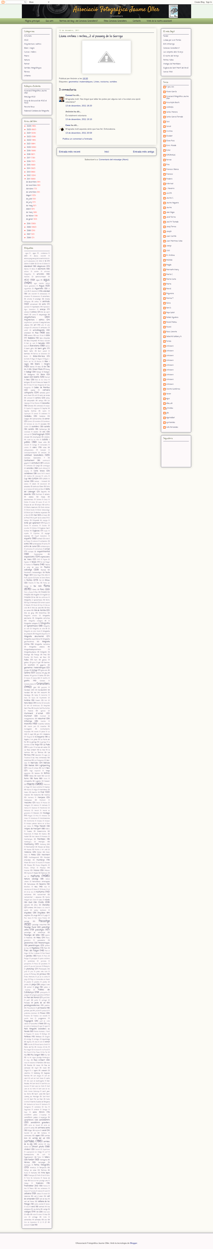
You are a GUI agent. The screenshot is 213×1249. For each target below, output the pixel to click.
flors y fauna (28, 592)
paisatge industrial (39, 925)
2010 (29, 223)
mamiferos (43, 790)
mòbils (47, 829)
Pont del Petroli (33, 997)
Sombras (44, 1133)
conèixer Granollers (33, 455)
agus (46, 280)
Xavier (168, 394)
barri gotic (42, 348)
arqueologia (43, 315)
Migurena (170, 294)
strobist (27, 1149)
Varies (48, 1204)
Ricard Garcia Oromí (41, 1045)
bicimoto (26, 359)
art (35, 325)
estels (26, 544)
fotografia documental (34, 636)
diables (31, 497)
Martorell (42, 800)
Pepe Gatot (170, 313)
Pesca (36, 964)
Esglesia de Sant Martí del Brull (175, 68)
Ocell (30, 902)
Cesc (67, 125)
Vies (45, 1214)
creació (47, 474)
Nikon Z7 (36, 889)
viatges (27, 1211)
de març (29, 212)
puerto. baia (28, 1018)
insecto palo (32, 726)
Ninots (44, 889)
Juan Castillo (171, 236)
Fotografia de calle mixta (32, 631)
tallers (47, 1157)
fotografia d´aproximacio (37, 625)
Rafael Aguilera (172, 317)
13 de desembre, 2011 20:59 (78, 133)
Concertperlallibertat (30, 453)
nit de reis (30, 892)
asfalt (26, 330)
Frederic (169, 179)
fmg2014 (36, 595)
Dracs (46, 500)
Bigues (40, 359)
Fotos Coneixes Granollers (115, 21)
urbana (27, 1193)
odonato (27, 905)
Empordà (36, 520)
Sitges (30, 1130)
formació (34, 602)
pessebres (44, 964)
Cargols (26, 419)
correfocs (30, 468)
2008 (29, 230)
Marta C (169, 274)
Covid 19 (40, 474)
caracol (36, 414)
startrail (40, 1144)
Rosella (29, 1065)
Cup (25, 478)
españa (26, 533)
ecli (46, 502)
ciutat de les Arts (33, 440)
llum (46, 776)
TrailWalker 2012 (31, 1186)
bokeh (26, 377)
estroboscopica (45, 546)
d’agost (29, 195)
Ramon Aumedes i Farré (42, 1032)
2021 (29, 144)
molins (44, 834)
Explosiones (38, 554)
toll (44, 1175)
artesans (44, 328)
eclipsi (39, 505)
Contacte (137, 21)
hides (25, 698)
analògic (38, 299)
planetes (36, 982)
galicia (44, 660)
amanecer (27, 296)
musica (26, 870)
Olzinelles (46, 905)
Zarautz (26, 1225)
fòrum (35, 605)
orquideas (28, 913)
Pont (48, 995)
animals (46, 301)
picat (25, 972)
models (29, 831)
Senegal (44, 1110)
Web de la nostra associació (159, 21)
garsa (34, 663)
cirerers (47, 437)
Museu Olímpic (29, 868)
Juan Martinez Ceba (174, 241)
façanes (26, 562)
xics (45, 1220)
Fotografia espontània (32, 639)
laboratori (38, 755)
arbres (34, 312)
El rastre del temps (171, 56)
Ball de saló (31, 343)
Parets (39, 956)
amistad (29, 299)
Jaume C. (170, 198)
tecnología (27, 1165)
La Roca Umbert (30, 750)
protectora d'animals (30, 1013)
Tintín (38, 1175)
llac (43, 768)
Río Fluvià (27, 1052)
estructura (29, 549)
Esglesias (36, 531)
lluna (36, 778)
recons (37, 1034)
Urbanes (27, 76)
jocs (38, 734)
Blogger (133, 1243)
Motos (33, 855)
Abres (33, 269)
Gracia (28, 678)
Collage (34, 445)
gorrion (34, 676)
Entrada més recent (69, 151)
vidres (40, 1215)
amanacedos (43, 294)
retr (41, 1042)
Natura (27, 60)
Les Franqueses (39, 760)
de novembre (31, 185)
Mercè (168, 289)
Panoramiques (44, 943)
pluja (37, 987)
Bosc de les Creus (41, 380)
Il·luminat (43, 716)
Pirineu (33, 974)
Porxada (27, 1003)
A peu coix (170, 87)
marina (47, 795)
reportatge (46, 1039)
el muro (44, 515)
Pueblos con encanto (40, 1016)
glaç (45, 673)
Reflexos (39, 1037)
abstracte (41, 269)
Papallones (36, 948)
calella (33, 390)
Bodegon (47, 372)
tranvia (45, 1186)
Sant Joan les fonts (38, 1086)
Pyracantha (34, 1024)
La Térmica (39, 752)
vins (25, 1217)
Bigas (33, 359)
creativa (29, 476)
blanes (32, 367)
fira (38, 583)
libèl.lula (46, 763)
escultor (26, 528)
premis (47, 1005)
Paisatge (44, 921)
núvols (47, 900)
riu (25, 1055)
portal (36, 1000)
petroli (26, 966)
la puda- (30, 747)
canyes (47, 406)
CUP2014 (35, 478)
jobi (167, 413)
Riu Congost (35, 1055)
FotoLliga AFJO (29, 97)
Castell (26, 427)
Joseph (169, 231)
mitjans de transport (32, 829)
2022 (29, 140)
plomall (29, 987)
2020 (29, 147)
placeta (29, 982)
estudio (30, 552)
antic (44, 304)
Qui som (49, 21)
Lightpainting (44, 765)
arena (34, 315)
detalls (47, 494)
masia (38, 803)
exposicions (29, 556)
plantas (45, 982)
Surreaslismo (29, 1155)
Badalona (31, 338)
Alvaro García (171, 92)
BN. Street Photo (35, 369)
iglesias (43, 711)
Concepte (43, 450)
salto (48, 1078)
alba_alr (169, 403)
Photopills (47, 966)
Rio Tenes (36, 1052)
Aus (37, 332)
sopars (37, 1135)
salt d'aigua (37, 1076)
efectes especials (41, 512)
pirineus (43, 974)
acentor (36, 272)
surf (46, 1152)
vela (27, 1207)
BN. (25, 369)
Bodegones (31, 374)
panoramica (28, 943)
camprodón (31, 401)
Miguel (30, 816)
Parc (45, 948)
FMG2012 (44, 592)
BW (25, 385)
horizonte (47, 703)
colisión (26, 445)
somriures (28, 1136)
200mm (26, 264)
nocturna (104, 81)
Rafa (41, 1023)
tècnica (27, 1162)
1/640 (40, 261)
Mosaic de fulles (44, 847)
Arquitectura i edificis (32, 44)
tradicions (39, 1183)
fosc (41, 605)
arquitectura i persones (31, 323)
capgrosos (36, 408)
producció (45, 1011)
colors (34, 447)
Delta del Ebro (39, 489)
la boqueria (39, 737)
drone (33, 502)
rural (45, 1068)
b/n (43, 336)
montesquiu (27, 842)
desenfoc (27, 494)
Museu (29, 865)
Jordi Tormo (171, 217)
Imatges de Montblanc (172, 64)
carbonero (44, 414)
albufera (34, 291)
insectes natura (44, 724)
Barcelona (34, 345)
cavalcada (27, 432)
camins (38, 398)
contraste (47, 463)
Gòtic (48, 676)
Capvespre (27, 414)
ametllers (46, 296)
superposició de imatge (34, 1152)
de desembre (31, 182)
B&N (48, 335)
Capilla (44, 408)
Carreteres (46, 421)
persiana (43, 961)
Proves (42, 1013)
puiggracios (42, 1018)
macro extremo (37, 787)
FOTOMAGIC (171, 155)
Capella (28, 408)
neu (35, 887)
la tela (42, 750)
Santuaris (45, 1104)
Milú (37, 816)
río (46, 1047)
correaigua (46, 466)
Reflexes (27, 1036)
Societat (26, 1133)
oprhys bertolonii (40, 910)
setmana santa (44, 1128)
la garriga (33, 742)
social (44, 1130)
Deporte (44, 492)
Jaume (169, 208)
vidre (34, 1215)
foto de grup (29, 613)
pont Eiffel (46, 998)
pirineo (26, 974)
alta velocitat (32, 294)
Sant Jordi (38, 1094)
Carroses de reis (32, 424)
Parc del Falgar (31, 950)
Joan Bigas (170, 212)
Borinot (47, 377)
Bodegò (39, 372)
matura (26, 808)
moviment (46, 855)
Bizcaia (39, 362)
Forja (28, 603)
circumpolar (37, 437)
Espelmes (37, 533)
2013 (29, 172)
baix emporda (45, 338)
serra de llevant (34, 1125)
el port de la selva (39, 518)
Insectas (43, 721)
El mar (34, 515)
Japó (31, 734)
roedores (32, 1063)
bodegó (28, 372)
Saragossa (27, 1107)
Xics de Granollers (30, 1222)
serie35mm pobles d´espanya (35, 1115)
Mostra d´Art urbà (41, 850)
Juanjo (168, 246)
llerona (37, 773)
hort (28, 706)
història (27, 700)
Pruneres (27, 1016)
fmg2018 (45, 595)
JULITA (169, 193)
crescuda (38, 476)
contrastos (29, 466)
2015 (29, 165)
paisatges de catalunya (34, 932)
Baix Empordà (32, 341)
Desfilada (39, 494)
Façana (45, 560)
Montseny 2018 (45, 844)
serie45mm (28, 1120)
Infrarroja (28, 721)
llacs (48, 768)
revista (30, 1045)
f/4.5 (38, 560)
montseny (29, 844)
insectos (43, 726)
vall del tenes (29, 1201)
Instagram (28, 729)
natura (35, 876)
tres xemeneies (43, 1189)
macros (47, 787)
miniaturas (34, 818)
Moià (36, 834)
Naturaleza (31, 884)
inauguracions (29, 719)
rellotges (36, 1039)
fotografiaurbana (30, 652)
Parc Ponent (46, 953)
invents (36, 732)
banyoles (41, 343)
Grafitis (45, 678)
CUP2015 (45, 479)
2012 (29, 175)
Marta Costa (171, 279)
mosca (29, 849)
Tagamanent (28, 1157)
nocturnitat (41, 894)
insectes (28, 723)
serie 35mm (38, 1112)
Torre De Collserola (33, 1178)
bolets (36, 377)
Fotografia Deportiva (41, 634)
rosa (48, 1063)
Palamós (29, 938)
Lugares (38, 781)
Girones (38, 673)
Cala (30, 385)
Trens (32, 1188)
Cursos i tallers (30, 52)
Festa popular (28, 578)
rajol (40, 1026)
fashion (28, 565)
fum (35, 660)
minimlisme (30, 821)
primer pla (28, 1011)
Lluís (168, 251)
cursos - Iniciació (40, 481)
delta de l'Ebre (38, 486)
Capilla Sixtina (30, 411)
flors (42, 589)
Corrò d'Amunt (43, 468)
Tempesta (43, 1168)
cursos (26, 481)
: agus (33, 253)
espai (46, 531)
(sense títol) (168, 72)
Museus (43, 868)
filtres (47, 580)
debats (34, 484)
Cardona (42, 416)
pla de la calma (42, 977)
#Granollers (32, 261)
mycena (29, 873)
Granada (42, 681)
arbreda (26, 312)
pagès (46, 915)
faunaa (43, 570)
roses (38, 1065)
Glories (26, 675)
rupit (36, 1068)
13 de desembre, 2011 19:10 (78, 119)
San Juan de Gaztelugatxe (35, 1081)
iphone (43, 732)
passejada (34, 959)
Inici (106, 151)
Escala (26, 526)
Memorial (27, 811)
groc (34, 687)
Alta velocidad (44, 291)
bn (45, 366)
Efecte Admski (45, 507)
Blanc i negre (29, 48)
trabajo (26, 1183)
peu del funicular (36, 966)
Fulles (26, 660)
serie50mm (44, 1120)
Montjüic (42, 842)
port (28, 1000)
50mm (46, 264)
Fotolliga (27, 655)
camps (41, 401)
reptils (29, 1042)
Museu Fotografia (41, 865)
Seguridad (27, 1110)
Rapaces (29, 1034)
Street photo (38, 1146)
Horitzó (39, 703)
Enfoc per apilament (32, 523)
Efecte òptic (29, 513)
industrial (41, 718)
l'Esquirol (29, 737)
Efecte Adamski (32, 507)
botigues (27, 382)
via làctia (36, 1209)
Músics (47, 870)
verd (33, 1206)
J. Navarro (170, 189)
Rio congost (27, 1050)
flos (36, 592)
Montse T (169, 298)
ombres (30, 908)
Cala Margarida (39, 385)
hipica (33, 698)
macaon (47, 781)
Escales (44, 526)
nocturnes (27, 894)
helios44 (44, 692)
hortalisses (36, 706)
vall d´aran (38, 1196)
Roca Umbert (39, 1060)
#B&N (25, 256)
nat (25, 876)
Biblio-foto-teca (39, 356)
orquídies (27, 915)
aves (48, 333)
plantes (26, 985)
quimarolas (170, 422)
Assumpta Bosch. (173, 103)
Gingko (26, 670)
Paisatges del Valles (32, 935)
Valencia (27, 1196)
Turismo (33, 1191)
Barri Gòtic (28, 351)
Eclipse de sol (29, 505)
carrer (47, 419)
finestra (31, 583)
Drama (26, 502)
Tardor (165, 36)
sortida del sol (38, 1138)
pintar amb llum (41, 972)
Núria (168, 303)
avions (30, 335)
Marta (168, 284)
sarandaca (37, 1107)
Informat (169, 184)
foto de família (40, 610)
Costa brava (39, 471)
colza (44, 447)
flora (47, 586)
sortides (113, 81)
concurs (44, 453)
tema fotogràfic (42, 1165)
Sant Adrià (35, 1084)
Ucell (46, 1191)
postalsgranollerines (32, 1005)
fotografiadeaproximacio (32, 649)
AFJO (26, 40)
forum (28, 605)
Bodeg (48, 369)
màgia (35, 790)
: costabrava (44, 253)
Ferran (169, 160)
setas (33, 1128)
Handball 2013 (29, 690)
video (28, 1214)
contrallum (35, 463)
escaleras (35, 526)
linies (30, 768)
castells (31, 429)
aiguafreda (27, 289)
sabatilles (27, 1073)
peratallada (31, 961)
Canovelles (46, 403)
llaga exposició (35, 771)
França (36, 655)
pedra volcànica (45, 959)
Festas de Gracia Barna (42, 578)
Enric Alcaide (171, 146)
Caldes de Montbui (42, 387)
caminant (29, 398)
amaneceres (36, 296)
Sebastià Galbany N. (174, 337)
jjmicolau (169, 408)
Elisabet (169, 136)
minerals (44, 816)
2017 (29, 158)
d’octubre (30, 189)
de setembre (31, 192)
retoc (36, 1042)
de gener (30, 219)
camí (35, 395)
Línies (96, 81)
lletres (47, 773)
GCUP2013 (31, 665)
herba (36, 695)
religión (47, 1037)
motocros (27, 852)
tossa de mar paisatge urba (39, 1181)
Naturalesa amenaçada (41, 881)
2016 (29, 161)
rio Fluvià (45, 1050)
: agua (26, 253)
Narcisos (44, 873)
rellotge (28, 1039)
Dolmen (39, 500)
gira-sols (44, 670)
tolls (48, 1175)
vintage (34, 1217)
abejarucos (41, 266)
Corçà (38, 466)
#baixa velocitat (40, 256)
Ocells (41, 902)
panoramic (41, 940)
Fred (44, 655)
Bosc (28, 380)
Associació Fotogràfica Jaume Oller (35, 92)
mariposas (28, 800)
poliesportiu (44, 992)
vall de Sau (43, 1199)
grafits (27, 680)
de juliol (29, 199)
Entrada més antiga (143, 151)
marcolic (27, 795)
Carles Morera (172, 112)
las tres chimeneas (39, 758)
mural (33, 863)
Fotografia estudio (30, 616)
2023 (29, 136)
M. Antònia (170, 255)
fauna (36, 564)
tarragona (43, 1160)
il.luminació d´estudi (33, 713)
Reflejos (44, 1034)
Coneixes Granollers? (171, 48)
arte (42, 325)
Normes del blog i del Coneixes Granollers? (79, 21)
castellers (35, 426)
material (36, 805)
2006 (29, 237)
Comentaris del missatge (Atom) (113, 159)
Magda (168, 265)
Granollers (43, 684)
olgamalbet (170, 418)
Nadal (36, 873)
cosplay (26, 471)
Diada (43, 497)
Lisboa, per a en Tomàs (172, 40)
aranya (42, 309)
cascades (44, 424)
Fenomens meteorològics (33, 572)
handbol (27, 692)
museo (47, 863)
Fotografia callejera (31, 623)
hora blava (28, 703)
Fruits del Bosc (40, 657)
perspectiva (27, 964)
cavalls (35, 432)
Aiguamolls (39, 288)
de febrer (30, 216)
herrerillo (44, 695)
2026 (29, 126)
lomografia (28, 781)
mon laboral (35, 837)
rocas (26, 1063)
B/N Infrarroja (168, 44)
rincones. (39, 1047)
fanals (34, 562)
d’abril (28, 209)
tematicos (33, 1168)
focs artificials (43, 597)
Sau (46, 1107)
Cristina (169, 131)
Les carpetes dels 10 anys (173, 52)
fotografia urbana (37, 647)
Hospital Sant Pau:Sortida (42, 708)
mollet (26, 836)
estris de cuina (30, 546)
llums (26, 778)
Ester (168, 150)
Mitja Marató (39, 826)
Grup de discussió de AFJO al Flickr (35, 102)
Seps (25, 1112)
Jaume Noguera (172, 203)
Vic (37, 1212)
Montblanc (41, 839)
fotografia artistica (42, 618)
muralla (40, 863)
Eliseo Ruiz (170, 141)
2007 (29, 234)
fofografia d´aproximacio (33, 600)
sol (35, 1133)
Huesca (30, 711)
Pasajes (26, 959)
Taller (39, 1157)
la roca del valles (41, 747)
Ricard (168, 327)
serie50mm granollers (40, 1122)
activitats (40, 274)
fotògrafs (43, 652)
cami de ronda (45, 395)
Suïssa (37, 1149)
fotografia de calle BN (40, 629)
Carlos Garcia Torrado (174, 117)
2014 (29, 168)
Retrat (26, 64)
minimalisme (45, 818)
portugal (44, 1000)
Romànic (40, 1063)
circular (26, 437)
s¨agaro (35, 1070)
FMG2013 (27, 595)
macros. (29, 790)
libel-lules (34, 763)
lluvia (45, 779)
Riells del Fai (29, 1047)
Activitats (28, 36)
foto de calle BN (38, 608)
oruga (35, 915)
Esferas (34, 528)
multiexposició (34, 857)
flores (34, 589)
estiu (46, 544)
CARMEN (169, 107)
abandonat (28, 266)
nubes (40, 900)
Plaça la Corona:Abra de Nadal (40, 979)
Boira (43, 374)
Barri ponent (42, 351)
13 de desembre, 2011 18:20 (78, 105)
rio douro (37, 1050)
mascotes (28, 802)
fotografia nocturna (42, 644)
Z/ (41, 1222)
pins (31, 972)
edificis (47, 505)
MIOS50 (169, 260)
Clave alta (42, 442)
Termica (44, 1170)
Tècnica (27, 72)
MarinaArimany (172, 270)
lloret (39, 776)
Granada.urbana (29, 684)
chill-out (26, 435)
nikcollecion (27, 889)
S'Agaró (26, 1071)
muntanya (40, 860)
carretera (38, 421)
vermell (41, 1207)
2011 (29, 179)
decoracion (43, 484)
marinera (31, 798)
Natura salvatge (31, 879)
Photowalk (43, 969)
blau (39, 367)
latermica (27, 760)
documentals (28, 499)
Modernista (27, 834)
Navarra (42, 884)
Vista (45, 1217)
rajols (46, 1026)
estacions (43, 541)
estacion (35, 541)
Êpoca (46, 523)
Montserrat (30, 847)
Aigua (41, 286)
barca (26, 346)
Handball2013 (42, 690)
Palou (39, 937)
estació (39, 539)
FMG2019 (27, 597)
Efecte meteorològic (43, 510)
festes (29, 580)
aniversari (34, 304)
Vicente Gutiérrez (173, 389)
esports (27, 538)
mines (26, 818)
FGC (40, 580)
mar (42, 792)
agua (38, 280)
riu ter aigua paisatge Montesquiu (38, 1058)
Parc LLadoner (35, 953)
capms (44, 411)
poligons (26, 995)
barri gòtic (30, 348)
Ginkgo (34, 670)
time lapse (45, 1173)
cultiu (46, 476)
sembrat (36, 1110)
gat (39, 662)
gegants (43, 665)
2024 (29, 133)
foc (34, 597)
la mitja (35, 744)
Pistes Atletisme (29, 977)
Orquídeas (41, 913)
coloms (26, 448)
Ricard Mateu (171, 322)
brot (34, 382)
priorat (38, 1011)
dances (26, 484)
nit (49, 889)
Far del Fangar (45, 562)
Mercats (36, 813)
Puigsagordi (28, 1021)
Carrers (30, 421)
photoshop (30, 969)
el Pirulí (27, 518)
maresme (37, 795)
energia (45, 520)
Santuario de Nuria (33, 1104)
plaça (25, 979)
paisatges (39, 929)
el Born (26, 515)
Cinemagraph (38, 434)
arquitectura (30, 317)
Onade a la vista (42, 908)
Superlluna (46, 1149)
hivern (38, 700)
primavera (42, 1008)
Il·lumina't (28, 716)
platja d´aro (45, 984)
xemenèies (28, 1220)
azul (37, 336)
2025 (29, 129)
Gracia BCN (36, 678)
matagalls (27, 805)
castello (47, 426)
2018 (29, 154)
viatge (45, 1209)
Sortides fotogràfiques (33, 68)
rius (28, 1060)
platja (34, 984)
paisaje (26, 921)
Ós (41, 915)
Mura (26, 863)
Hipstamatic (43, 698)
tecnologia (41, 1162)
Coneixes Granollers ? (34, 458)
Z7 (46, 1222)
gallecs (26, 662)
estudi (47, 549)
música (36, 870)
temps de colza (30, 1170)
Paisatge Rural (30, 927)
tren (25, 1189)
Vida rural (46, 1212)
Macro (26, 56)
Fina (167, 165)
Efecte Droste (30, 510)
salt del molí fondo (37, 1078)
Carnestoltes (37, 419)
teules (26, 1173)
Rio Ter (45, 1052)
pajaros (47, 935)
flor (34, 586)
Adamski (27, 277)
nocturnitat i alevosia (32, 897)
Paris (45, 956)
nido (45, 887)
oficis (36, 905)
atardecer (27, 333)
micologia (46, 813)
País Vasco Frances (40, 918)
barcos (48, 346)
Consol (69, 95)
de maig (29, 205)
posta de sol (39, 1003)
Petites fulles (168, 60)
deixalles (27, 486)
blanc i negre (42, 364)
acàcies (26, 272)
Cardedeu (27, 416)
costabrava (28, 473)
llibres (31, 776)
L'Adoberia (46, 734)
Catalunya (43, 429)
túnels (26, 1191)
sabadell (44, 1070)
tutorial (40, 1191)
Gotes (41, 675)
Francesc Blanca (172, 169)
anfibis (36, 302)
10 (45, 261)
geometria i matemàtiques (81, 81)
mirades (39, 821)
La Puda (46, 744)
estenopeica (37, 544)
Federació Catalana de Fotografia (36, 111)
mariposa (41, 797)
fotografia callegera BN (37, 621)
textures (34, 1173)
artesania (35, 328)
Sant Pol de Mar (36, 1099)
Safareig (37, 1073)
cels (43, 432)
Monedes (45, 837)
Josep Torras (171, 227)
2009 (29, 227)
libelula (31, 765)
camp (48, 398)
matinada (45, 805)
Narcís (168, 308)
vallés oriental (38, 1204)
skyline (37, 1130)
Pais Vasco (27, 918)
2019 (29, 150)
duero (40, 502)
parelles (29, 956)
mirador (47, 821)
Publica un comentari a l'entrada (77, 139)
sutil (43, 1155)
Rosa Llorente (171, 332)
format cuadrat (45, 603)
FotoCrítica (42, 613)
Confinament (29, 460)
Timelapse (31, 1175)
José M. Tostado (172, 222)
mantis (34, 792)
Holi (46, 700)
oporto (26, 910)
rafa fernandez (172, 427)
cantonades (40, 406)
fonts (48, 600)
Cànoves (30, 406)
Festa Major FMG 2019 (41, 575)
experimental (43, 551)
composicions (28, 450)
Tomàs (168, 341)
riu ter (47, 1055)
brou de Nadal (43, 382)
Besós (26, 356)
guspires (44, 687)
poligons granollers (38, 995)
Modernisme (41, 831)
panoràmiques (34, 945)
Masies (45, 803)
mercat (36, 811)
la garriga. (43, 742)
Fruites (26, 657)
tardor (31, 1159)
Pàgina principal (32, 21)
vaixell (45, 1194)
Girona (27, 672)
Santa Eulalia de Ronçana (40, 1102)
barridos (27, 354)
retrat (47, 1042)
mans (26, 792)
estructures (38, 549)
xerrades (38, 1220)
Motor (39, 852)
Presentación (31, 1008)
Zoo (32, 1225)
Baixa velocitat (45, 341)
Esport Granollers (41, 536)
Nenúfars (27, 887)
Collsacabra (43, 445)
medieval (34, 808)
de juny (29, 202)
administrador (41, 277)
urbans (39, 1194)
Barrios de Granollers (40, 354)
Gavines (47, 662)
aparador (27, 307)
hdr (35, 692)
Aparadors (36, 307)
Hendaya (27, 695)
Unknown (170, 346)
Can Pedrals (35, 403)
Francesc (169, 174)
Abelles (26, 269)
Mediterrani (43, 808)
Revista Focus (29, 107)
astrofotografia (38, 330)
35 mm (39, 264)
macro (30, 784)
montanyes (28, 839)
